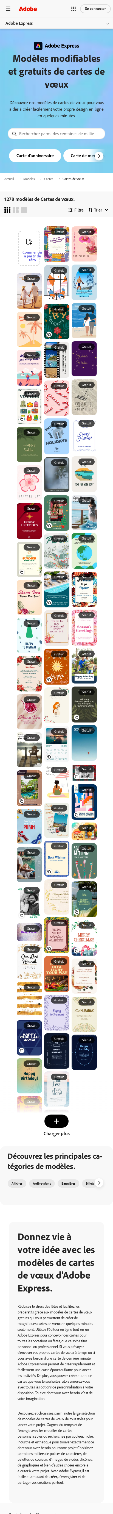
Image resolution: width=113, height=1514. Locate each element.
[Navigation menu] (8, 8)
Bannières (68, 1183)
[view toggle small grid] (7, 210)
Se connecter (95, 8)
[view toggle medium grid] (16, 210)
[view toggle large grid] (24, 210)
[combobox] (56, 133)
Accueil (9, 179)
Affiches (17, 1183)
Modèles (29, 179)
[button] (73, 8)
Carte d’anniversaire (35, 155)
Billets (90, 1183)
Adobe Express (19, 23)
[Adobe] (27, 8)
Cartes (48, 179)
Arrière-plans (42, 1183)
